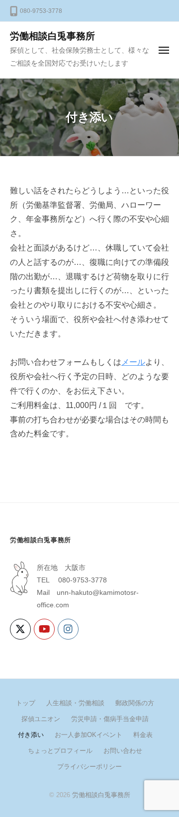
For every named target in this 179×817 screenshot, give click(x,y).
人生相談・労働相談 (75, 703)
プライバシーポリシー (89, 766)
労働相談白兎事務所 (52, 36)
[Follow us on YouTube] (44, 629)
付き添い (31, 734)
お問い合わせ (122, 750)
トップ (25, 703)
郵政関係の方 (134, 703)
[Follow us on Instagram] (68, 629)
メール (133, 362)
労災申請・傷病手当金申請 (110, 719)
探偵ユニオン (40, 719)
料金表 (143, 734)
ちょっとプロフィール (60, 750)
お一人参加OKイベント (88, 734)
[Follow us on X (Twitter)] (20, 629)
